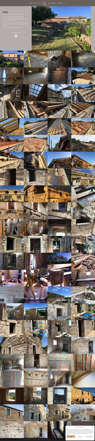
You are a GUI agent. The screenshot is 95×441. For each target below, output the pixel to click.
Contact (60, 3)
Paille (39, 3)
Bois (35, 3)
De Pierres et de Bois (27, 439)
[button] (92, 427)
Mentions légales (79, 438)
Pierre (31, 3)
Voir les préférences (89, 436)
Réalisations (51, 3)
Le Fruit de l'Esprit (39, 439)
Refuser (79, 436)
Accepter (71, 436)
